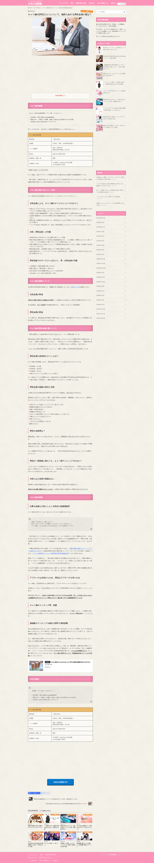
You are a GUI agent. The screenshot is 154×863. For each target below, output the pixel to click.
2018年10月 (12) (101, 268)
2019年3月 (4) (100, 245)
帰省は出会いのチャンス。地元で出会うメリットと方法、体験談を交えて (114, 100)
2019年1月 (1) (100, 254)
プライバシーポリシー (108, 36)
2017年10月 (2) (100, 318)
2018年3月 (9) (100, 300)
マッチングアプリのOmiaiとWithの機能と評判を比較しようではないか (114, 109)
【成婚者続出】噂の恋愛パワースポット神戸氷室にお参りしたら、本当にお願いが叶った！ (114, 66)
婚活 (72, 3)
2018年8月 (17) (100, 277)
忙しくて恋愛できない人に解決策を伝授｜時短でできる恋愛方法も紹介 (110, 191)
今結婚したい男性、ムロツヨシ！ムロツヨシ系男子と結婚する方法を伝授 (110, 178)
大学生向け (92, 3)
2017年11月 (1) (100, 313)
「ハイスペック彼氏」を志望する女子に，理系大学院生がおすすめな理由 (113, 83)
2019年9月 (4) (100, 222)
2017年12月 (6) (100, 309)
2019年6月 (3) (100, 236)
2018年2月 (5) (100, 304)
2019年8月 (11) (100, 227)
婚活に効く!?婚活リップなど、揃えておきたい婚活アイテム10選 (114, 126)
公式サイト (74, 287)
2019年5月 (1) (100, 240)
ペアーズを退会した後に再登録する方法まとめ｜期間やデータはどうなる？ (110, 184)
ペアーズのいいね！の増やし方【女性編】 (108, 197)
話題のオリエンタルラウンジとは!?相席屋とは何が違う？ (114, 74)
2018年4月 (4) (100, 295)
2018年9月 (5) (100, 272)
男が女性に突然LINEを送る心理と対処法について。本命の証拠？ (114, 57)
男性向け (113, 3)
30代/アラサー (45, 793)
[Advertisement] (60, 75)
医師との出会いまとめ (32, 857)
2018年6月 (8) (100, 286)
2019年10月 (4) (100, 218)
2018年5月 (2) (100, 291)
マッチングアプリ (63, 3)
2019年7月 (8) (100, 231)
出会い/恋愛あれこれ (102, 3)
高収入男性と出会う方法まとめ (45, 857)
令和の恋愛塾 (35, 3)
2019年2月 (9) (100, 250)
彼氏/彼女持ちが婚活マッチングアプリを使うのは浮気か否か (114, 117)
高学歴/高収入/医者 (81, 3)
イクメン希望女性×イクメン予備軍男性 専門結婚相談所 (50, 553)
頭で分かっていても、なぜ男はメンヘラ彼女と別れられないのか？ (114, 48)
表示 (64, 95)
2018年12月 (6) (100, 259)
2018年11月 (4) (100, 263)
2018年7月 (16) (100, 281)
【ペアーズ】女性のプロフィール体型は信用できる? (114, 92)
